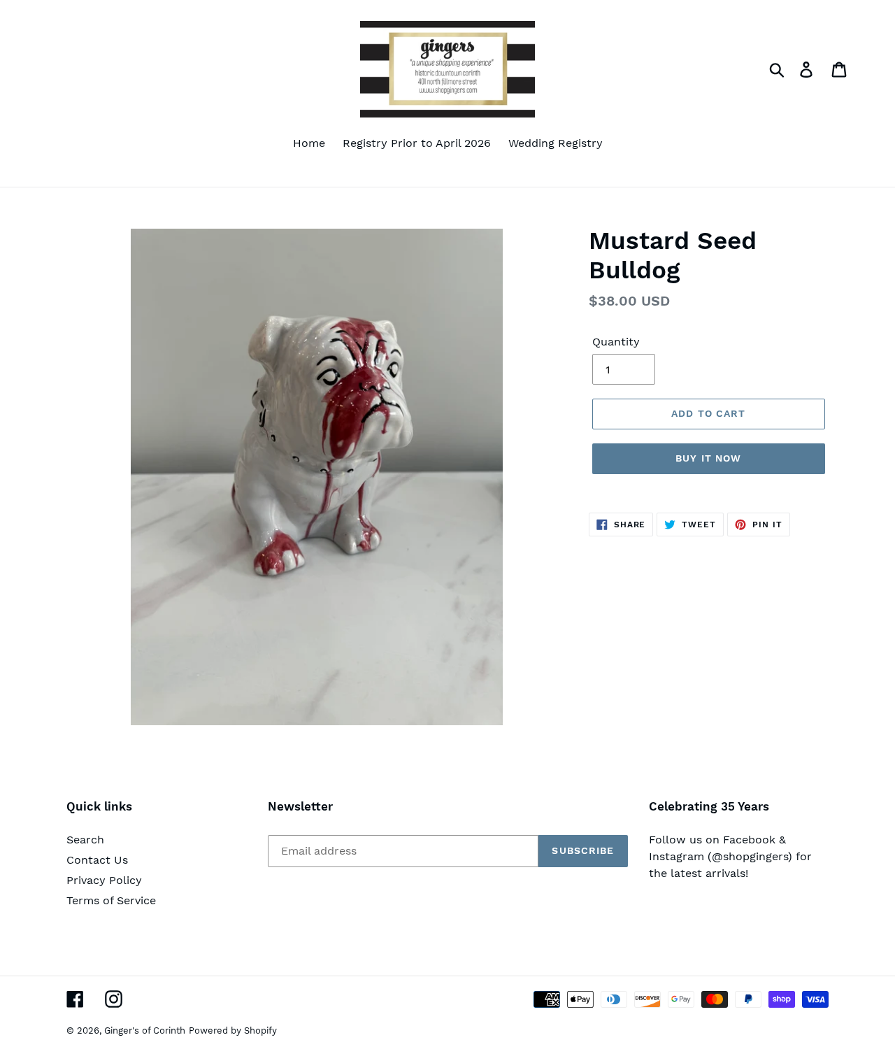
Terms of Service (111, 900)
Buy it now (708, 458)
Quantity (616, 341)
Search (85, 839)
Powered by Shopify (233, 1030)
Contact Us (97, 859)
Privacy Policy (104, 880)
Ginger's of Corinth (144, 1030)
